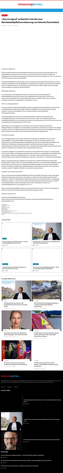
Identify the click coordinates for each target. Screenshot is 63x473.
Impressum (3, 386)
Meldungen (36, 264)
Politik (35, 238)
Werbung (16, 386)
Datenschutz (9, 386)
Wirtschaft (4, 15)
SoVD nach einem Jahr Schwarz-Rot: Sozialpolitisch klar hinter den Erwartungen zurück (46, 242)
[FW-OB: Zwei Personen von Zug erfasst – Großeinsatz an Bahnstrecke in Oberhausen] (16, 350)
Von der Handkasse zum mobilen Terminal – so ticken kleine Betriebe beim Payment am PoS (15, 242)
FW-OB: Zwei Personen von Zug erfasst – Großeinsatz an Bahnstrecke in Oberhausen (20, 465)
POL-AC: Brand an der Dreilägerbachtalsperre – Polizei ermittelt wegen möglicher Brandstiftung (46, 304)
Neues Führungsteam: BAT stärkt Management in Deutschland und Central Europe (42, 439)
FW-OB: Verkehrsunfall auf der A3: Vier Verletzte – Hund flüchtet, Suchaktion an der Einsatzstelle (46, 364)
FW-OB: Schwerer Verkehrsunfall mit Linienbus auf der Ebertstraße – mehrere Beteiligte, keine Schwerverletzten (46, 334)
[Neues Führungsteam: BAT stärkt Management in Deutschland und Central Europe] (16, 257)
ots (4, 214)
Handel (4, 238)
